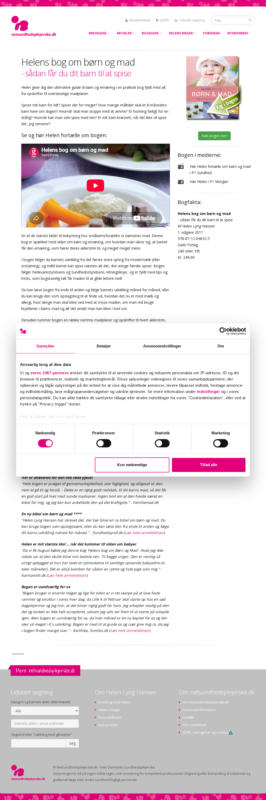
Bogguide (150, 33)
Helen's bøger (109, 710)
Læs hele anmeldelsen (144, 532)
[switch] (103, 443)
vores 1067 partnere (49, 373)
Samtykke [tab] (45, 346)
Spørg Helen (108, 725)
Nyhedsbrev (237, 33)
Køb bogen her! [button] (214, 135)
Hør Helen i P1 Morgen (209, 181)
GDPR (164, 20)
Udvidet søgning (191, 20)
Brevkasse (98, 33)
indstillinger (208, 391)
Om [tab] (220, 346)
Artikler (124, 33)
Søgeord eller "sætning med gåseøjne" (41, 734)
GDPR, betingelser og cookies (205, 732)
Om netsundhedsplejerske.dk (205, 702)
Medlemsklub (139, 20)
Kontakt (188, 717)
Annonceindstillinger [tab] (162, 346)
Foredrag (211, 33)
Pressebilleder (109, 717)
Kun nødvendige (132, 465)
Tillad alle (208, 465)
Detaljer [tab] (104, 346)
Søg (72, 743)
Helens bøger (181, 33)
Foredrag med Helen (114, 702)
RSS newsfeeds (194, 725)
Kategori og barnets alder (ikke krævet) (40, 702)
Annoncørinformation (199, 710)
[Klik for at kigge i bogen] (214, 88)
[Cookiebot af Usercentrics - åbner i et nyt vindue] (223, 331)
